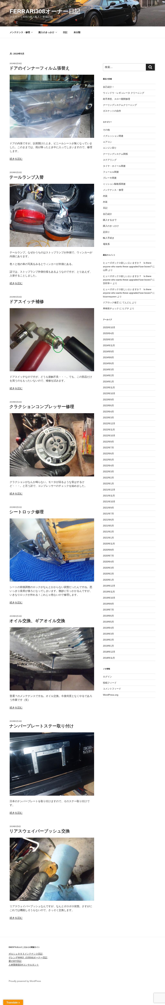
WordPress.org (110, 695)
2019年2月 (108, 639)
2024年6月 (108, 363)
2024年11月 (109, 345)
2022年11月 (109, 429)
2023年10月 (109, 393)
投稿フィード (109, 682)
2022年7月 (108, 447)
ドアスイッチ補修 (26, 301)
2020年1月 (108, 579)
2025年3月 (108, 339)
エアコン (107, 142)
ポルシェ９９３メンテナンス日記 (26, 953)
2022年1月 (108, 483)
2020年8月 (108, 549)
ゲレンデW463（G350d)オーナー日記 (28, 957)
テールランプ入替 (26, 177)
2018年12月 (109, 651)
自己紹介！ (108, 87)
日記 (65, 32)
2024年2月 (108, 375)
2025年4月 (108, 333)
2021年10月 (109, 501)
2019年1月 (108, 646)
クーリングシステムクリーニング (120, 105)
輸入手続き (108, 238)
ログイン (107, 676)
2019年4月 (108, 628)
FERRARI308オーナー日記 (45, 11)
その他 (106, 130)
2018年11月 (109, 658)
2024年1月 (108, 381)
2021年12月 (109, 489)
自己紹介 (107, 214)
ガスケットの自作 (112, 111)
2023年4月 (108, 411)
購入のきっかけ (46, 32)
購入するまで (109, 220)
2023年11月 (109, 387)
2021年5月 (108, 525)
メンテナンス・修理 (20, 32)
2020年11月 (109, 543)
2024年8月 (108, 357)
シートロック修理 (26, 511)
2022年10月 (109, 435)
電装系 (106, 244)
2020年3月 (108, 567)
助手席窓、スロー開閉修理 (116, 99)
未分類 (77, 32)
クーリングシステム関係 (115, 154)
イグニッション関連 (113, 136)
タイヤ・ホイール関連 (114, 166)
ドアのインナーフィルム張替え (39, 68)
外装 (105, 202)
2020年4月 (108, 561)
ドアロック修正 (111, 302)
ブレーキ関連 (109, 178)
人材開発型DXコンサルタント (24, 964)
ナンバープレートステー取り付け (41, 726)
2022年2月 (108, 477)
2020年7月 (108, 555)
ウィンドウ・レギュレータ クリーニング (123, 93)
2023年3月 (108, 417)
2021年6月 (108, 519)
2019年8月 (108, 603)
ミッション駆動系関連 (114, 184)
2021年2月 (108, 531)
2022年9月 (108, 441)
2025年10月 (109, 327)
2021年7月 (108, 513)
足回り (106, 232)
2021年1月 (108, 537)
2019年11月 (109, 591)
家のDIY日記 (15, 961)
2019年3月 (108, 633)
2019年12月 (109, 585)
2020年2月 (108, 573)
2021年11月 (109, 495)
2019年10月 (109, 597)
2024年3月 (108, 369)
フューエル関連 (111, 172)
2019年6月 (108, 615)
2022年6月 (108, 453)
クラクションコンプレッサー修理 (41, 406)
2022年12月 (109, 423)
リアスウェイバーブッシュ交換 (39, 831)
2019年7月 (108, 609)
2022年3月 (108, 471)
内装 (105, 196)
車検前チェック (111, 308)
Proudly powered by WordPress (25, 981)
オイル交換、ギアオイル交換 (37, 620)
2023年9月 (108, 399)
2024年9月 (108, 351)
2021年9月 (108, 507)
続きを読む (16, 158)
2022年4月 (108, 465)
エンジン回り (109, 148)
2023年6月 (108, 405)
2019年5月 (108, 621)
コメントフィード (112, 688)
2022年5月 (108, 459)
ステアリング (109, 160)
